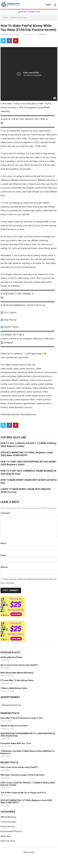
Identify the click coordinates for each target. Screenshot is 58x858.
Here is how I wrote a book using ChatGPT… (20, 665)
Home (5, 18)
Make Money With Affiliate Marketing (17, 673)
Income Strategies (8, 822)
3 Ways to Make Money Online (14, 688)
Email (4, 555)
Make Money (28, 852)
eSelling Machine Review (12, 657)
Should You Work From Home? (14, 726)
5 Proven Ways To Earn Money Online (17, 680)
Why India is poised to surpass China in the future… (23, 775)
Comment (6, 513)
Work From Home (8, 841)
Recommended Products (11, 831)
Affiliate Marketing (18, 18)
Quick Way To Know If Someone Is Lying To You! (22, 718)
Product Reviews (8, 826)
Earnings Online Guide (10, 34)
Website (4, 567)
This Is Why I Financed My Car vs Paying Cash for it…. (24, 793)
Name (4, 543)
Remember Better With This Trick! (16, 743)
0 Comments (42, 34)
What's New (5, 836)
